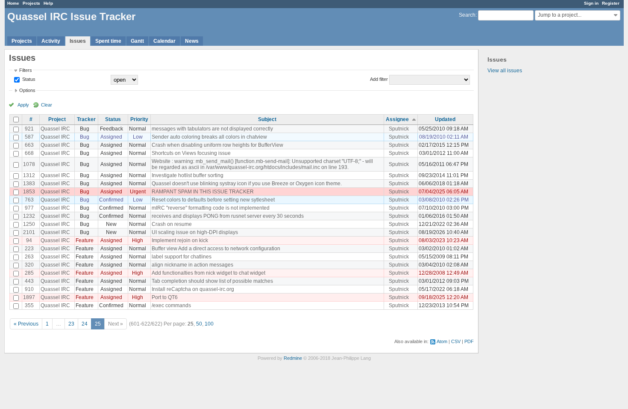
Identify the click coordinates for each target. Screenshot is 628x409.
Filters (25, 70)
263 (29, 257)
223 (29, 249)
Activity (50, 41)
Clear (46, 104)
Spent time (108, 41)
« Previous (26, 324)
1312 (29, 175)
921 (29, 129)
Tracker (86, 119)
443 (29, 281)
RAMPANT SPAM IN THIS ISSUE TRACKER (203, 192)
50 (199, 324)
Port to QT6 (165, 297)
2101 (29, 232)
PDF (469, 341)
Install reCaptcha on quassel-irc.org (193, 289)
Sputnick (399, 129)
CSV (456, 341)
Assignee (397, 119)
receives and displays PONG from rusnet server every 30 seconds (228, 216)
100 (209, 324)
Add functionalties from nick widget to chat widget (208, 273)
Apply (23, 104)
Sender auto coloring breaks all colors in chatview (209, 137)
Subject (267, 119)
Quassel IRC (55, 129)
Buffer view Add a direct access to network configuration (216, 249)
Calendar (164, 41)
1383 (29, 184)
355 (29, 305)
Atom (442, 341)
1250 (29, 224)
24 (85, 324)
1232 (29, 216)
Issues (78, 41)
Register (610, 3)
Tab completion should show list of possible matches (212, 281)
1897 (29, 297)
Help (48, 3)
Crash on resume (172, 224)
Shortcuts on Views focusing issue (191, 153)
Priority (139, 119)
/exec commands (171, 305)
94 (29, 240)
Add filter (379, 79)
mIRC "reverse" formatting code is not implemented (211, 208)
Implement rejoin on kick (180, 240)
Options (27, 90)
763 (29, 200)
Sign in (591, 3)
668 (29, 153)
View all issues (504, 71)
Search (467, 15)
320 (29, 265)
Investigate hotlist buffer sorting (187, 175)
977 (29, 208)
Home (13, 3)
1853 (29, 192)
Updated (445, 119)
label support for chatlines (181, 257)
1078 (29, 164)
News (192, 41)
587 (29, 137)
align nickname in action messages (192, 265)
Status (28, 79)
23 (71, 324)
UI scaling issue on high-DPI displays (195, 232)
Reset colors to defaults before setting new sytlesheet (213, 200)
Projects (31, 3)
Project (57, 119)
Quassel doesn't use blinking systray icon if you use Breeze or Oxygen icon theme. (247, 184)
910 (29, 289)
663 (29, 145)
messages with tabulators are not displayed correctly (212, 129)
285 (29, 273)
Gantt (137, 41)
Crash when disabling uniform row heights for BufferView (217, 145)
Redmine (293, 358)
